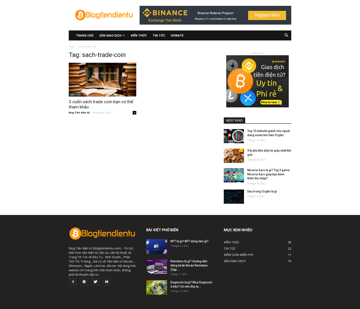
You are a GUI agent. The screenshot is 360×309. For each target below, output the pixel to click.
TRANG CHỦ (85, 35)
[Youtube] (106, 282)
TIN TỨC (159, 35)
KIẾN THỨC (139, 35)
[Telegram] (84, 282)
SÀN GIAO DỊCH (110, 35)
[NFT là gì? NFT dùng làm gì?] (156, 246)
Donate (177, 35)
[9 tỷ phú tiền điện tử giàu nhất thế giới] (234, 156)
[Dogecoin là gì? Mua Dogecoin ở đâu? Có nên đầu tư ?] (156, 287)
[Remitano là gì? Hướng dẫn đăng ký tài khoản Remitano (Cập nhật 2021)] (156, 266)
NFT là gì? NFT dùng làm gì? (189, 241)
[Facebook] (73, 282)
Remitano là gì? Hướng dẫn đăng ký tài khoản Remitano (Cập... (189, 265)
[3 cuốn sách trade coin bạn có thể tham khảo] (102, 80)
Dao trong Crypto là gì (262, 191)
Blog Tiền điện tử (79, 112)
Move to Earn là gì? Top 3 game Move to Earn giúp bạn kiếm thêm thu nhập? (268, 174)
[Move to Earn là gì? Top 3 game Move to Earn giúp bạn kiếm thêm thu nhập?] (234, 175)
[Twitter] (95, 282)
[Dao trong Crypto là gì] (234, 197)
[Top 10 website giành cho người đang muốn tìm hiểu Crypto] (234, 136)
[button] (286, 36)
